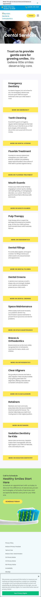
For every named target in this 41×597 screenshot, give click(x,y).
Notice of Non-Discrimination (13, 554)
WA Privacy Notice (10, 564)
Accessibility (9, 568)
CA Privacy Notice (10, 557)
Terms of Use (9, 550)
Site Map (7, 572)
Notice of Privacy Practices (13, 546)
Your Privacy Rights (20, 593)
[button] (38, 15)
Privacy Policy (9, 543)
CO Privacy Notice (10, 561)
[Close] (38, 576)
